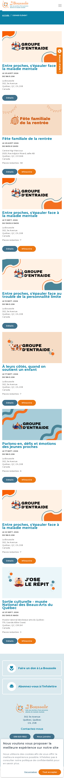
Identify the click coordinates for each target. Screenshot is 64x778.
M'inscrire (27, 172)
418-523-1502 (20, 736)
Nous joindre (44, 736)
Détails (10, 98)
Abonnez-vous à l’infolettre (37, 686)
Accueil (5, 15)
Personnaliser (30, 772)
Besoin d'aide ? (59, 63)
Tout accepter (49, 772)
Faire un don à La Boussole (37, 668)
